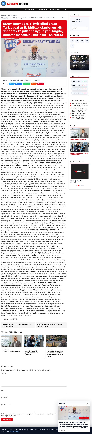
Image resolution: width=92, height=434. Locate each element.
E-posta (4, 397)
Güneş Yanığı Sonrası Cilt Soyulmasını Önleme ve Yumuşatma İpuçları (78, 118)
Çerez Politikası (55, 9)
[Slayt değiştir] (76, 185)
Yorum (4, 373)
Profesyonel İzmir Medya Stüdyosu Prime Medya (78, 114)
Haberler (3, 15)
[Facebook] (72, 41)
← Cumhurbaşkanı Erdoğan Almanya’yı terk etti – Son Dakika (17, 325)
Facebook (18, 83)
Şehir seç (75, 24)
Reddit (33, 83)
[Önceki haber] (82, 58)
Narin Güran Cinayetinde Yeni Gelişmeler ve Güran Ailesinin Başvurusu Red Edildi (79, 110)
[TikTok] (72, 46)
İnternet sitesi (6, 404)
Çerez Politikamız (15, 431)
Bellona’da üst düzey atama (79, 103)
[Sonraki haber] (86, 58)
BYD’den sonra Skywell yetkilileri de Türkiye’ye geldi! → (49, 325)
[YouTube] (87, 41)
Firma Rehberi (42, 9)
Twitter (11, 83)
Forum (65, 9)
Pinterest (40, 83)
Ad (2, 390)
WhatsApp (26, 83)
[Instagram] (82, 41)
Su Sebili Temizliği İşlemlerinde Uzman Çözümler (79, 106)
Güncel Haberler (30, 9)
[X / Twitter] (77, 41)
